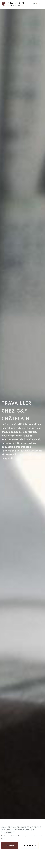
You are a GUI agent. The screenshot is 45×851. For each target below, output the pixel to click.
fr (34, 4)
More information (12, 839)
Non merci (30, 845)
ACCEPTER (10, 845)
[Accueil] (13, 3)
